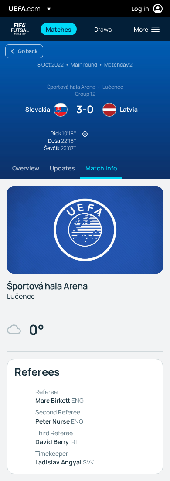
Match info (101, 168)
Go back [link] (27, 51)
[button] (144, 29)
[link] (58, 29)
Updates (62, 168)
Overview (25, 168)
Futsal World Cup (20, 29)
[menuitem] (62, 29)
